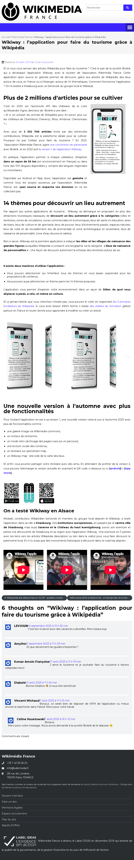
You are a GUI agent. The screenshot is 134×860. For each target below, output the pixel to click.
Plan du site (9, 819)
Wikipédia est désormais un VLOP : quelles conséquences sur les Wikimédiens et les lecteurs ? (36, 597)
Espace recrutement (14, 813)
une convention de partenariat (68, 144)
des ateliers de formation (105, 306)
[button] (8, 356)
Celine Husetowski (44, 62)
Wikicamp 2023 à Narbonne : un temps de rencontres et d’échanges (101, 597)
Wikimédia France (22, 37)
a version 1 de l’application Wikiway (60, 149)
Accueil (6, 37)
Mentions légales (12, 807)
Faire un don (9, 801)
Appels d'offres (11, 825)
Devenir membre (12, 795)
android (115, 468)
